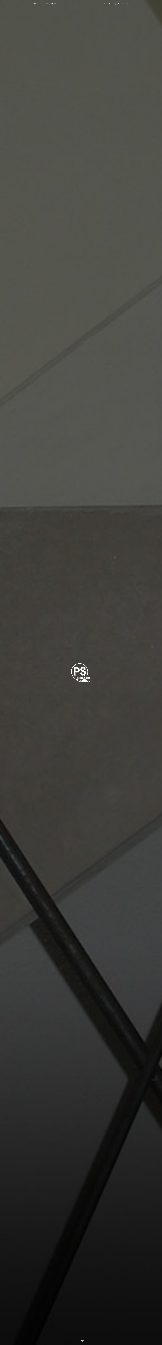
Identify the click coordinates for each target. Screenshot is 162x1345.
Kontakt (125, 4)
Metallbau (44, 3)
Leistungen (106, 4)
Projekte (116, 4)
